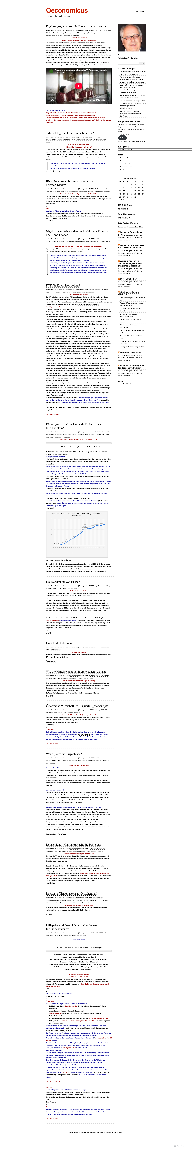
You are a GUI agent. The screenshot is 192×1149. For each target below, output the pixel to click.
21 (127, 194)
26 (120, 197)
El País (100, 586)
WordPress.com (125, 170)
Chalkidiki (62, 900)
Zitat (61, 35)
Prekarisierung (72, 678)
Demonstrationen (73, 241)
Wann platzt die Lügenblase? (64, 754)
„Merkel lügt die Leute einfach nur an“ (70, 133)
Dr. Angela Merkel (80, 139)
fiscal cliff (67, 191)
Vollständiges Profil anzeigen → (129, 58)
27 (124, 197)
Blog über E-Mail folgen (129, 121)
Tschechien (73, 434)
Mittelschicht (64, 678)
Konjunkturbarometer (51, 851)
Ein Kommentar (90, 292)
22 (131, 194)
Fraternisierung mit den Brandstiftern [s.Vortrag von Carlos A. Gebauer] (78, 1073)
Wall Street (91, 191)
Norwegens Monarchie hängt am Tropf (132, 347)
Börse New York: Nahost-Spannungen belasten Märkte (69, 183)
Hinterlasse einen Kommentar (71, 35)
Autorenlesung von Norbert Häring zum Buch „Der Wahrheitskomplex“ (132, 96)
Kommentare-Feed (126, 167)
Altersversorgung (93, 30)
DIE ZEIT (49, 632)
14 (127, 191)
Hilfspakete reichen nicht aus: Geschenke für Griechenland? (71, 927)
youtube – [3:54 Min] (53, 171)
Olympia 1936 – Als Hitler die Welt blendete (131, 320)
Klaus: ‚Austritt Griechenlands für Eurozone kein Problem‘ (73, 426)
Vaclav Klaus (49, 437)
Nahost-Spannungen (76, 191)
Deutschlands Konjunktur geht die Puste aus (73, 844)
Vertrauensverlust (95, 241)
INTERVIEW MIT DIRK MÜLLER (56, 996)
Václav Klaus (80, 434)
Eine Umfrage (50, 1102)
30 (135, 197)
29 (131, 197)
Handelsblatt (50, 204)
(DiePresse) (50, 508)
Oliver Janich (88, 139)
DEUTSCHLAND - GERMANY (97, 848)
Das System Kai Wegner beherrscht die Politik (132, 331)
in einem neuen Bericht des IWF (88, 304)
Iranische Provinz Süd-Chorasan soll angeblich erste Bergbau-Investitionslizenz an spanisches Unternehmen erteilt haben (131, 88)
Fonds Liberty (106, 586)
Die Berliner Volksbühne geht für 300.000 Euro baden (130, 309)
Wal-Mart (84, 191)
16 (135, 191)
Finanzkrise (66, 434)
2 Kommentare (57, 649)
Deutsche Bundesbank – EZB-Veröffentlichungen (131, 246)
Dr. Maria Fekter (52, 712)
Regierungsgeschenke (94, 33)
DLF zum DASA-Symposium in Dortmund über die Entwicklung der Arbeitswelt (73, 693)
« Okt (120, 200)
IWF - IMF (91, 289)
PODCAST (49, 695)
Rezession (99, 760)
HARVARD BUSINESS (130, 352)
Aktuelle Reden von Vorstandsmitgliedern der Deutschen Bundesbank (130, 263)
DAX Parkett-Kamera (59, 643)
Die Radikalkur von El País (63, 582)
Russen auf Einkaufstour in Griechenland (71, 893)
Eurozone (91, 434)
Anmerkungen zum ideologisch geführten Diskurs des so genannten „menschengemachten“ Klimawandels (132, 79)
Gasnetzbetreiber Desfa (79, 900)
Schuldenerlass (66, 935)
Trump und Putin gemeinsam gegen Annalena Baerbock (131, 304)
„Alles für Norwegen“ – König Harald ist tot (132, 298)
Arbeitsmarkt (92, 675)
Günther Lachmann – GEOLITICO (129, 293)
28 (127, 197)
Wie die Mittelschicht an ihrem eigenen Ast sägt (76, 671)
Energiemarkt (69, 900)
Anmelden (123, 161)
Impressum (139, 10)
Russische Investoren (66, 903)
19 (120, 194)
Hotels (57, 903)
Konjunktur (81, 760)
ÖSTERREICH (93, 710)
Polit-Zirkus (49, 33)
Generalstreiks (73, 760)
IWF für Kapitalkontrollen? (63, 285)
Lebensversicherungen (105, 30)
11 (143, 188)
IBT (47, 275)
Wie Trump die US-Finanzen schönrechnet (129, 326)
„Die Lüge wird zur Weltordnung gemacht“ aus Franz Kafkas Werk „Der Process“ (131, 113)
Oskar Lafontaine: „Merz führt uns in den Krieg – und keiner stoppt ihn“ (133, 72)
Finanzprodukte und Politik (53, 191)
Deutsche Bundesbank (131, 232)
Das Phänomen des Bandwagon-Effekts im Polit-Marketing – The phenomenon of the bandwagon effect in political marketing (133, 104)
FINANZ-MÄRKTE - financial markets (99, 189)
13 (124, 191)
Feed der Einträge (125, 164)
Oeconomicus (67, 10)
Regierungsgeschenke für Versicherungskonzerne (76, 26)
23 (135, 194)
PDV (94, 139)
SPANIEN (91, 586)
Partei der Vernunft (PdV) (63, 139)
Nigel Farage (60, 241)
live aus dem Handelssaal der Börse (130, 227)
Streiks (88, 241)
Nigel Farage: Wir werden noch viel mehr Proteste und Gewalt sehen (77, 233)
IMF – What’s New (128, 278)
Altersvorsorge (61, 33)
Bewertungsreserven (71, 33)
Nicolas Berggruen (51, 588)
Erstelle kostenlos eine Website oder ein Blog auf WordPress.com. (91, 1132)
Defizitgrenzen (65, 760)
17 (139, 191)
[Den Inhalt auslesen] (119, 232)
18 (143, 191)
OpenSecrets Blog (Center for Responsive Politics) (131, 366)
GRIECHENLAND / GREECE (102, 434)
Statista (68, 560)
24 (139, 194)
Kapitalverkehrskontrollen (101, 289)
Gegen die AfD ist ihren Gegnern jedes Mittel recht (132, 342)
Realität (93, 760)
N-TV (47, 989)
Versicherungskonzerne (52, 35)
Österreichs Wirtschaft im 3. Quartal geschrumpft (77, 706)
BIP (47, 712)
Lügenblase (87, 760)
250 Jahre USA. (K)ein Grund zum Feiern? (131, 337)
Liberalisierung (81, 292)
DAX (51, 649)
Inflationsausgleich (82, 33)
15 (131, 191)
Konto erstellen (125, 158)
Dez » (125, 200)
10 (139, 188)
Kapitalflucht (59, 292)
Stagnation (60, 712)
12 (120, 191)
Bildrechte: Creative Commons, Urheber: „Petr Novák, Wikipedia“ (78, 447)
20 (124, 194)
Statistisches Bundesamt (79, 851)
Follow (122, 138)
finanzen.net (51, 661)
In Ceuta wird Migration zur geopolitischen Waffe (128, 315)
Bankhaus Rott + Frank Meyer (56, 834)
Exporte (64, 851)
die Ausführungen (84, 734)
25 (143, 194)
